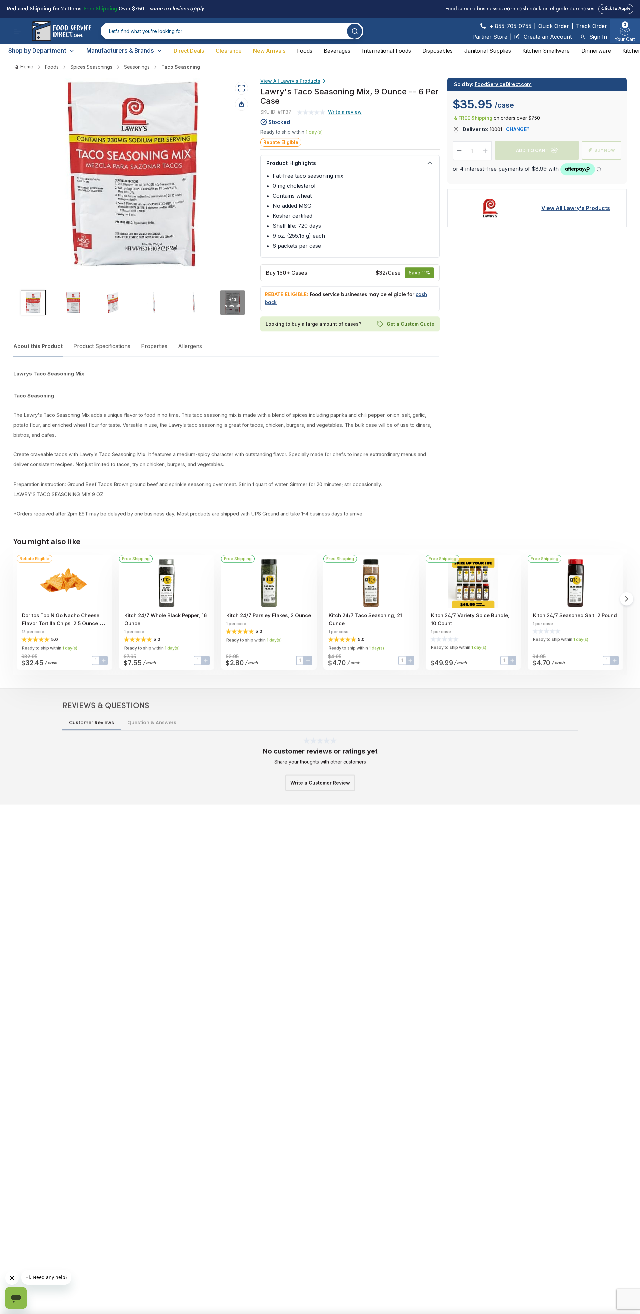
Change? (517, 129)
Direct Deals (189, 50)
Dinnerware (596, 50)
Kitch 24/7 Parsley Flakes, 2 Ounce (268, 615)
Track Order (591, 26)
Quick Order (553, 26)
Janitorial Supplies (487, 50)
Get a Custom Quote (410, 323)
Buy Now (604, 150)
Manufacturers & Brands (120, 50)
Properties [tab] (154, 346)
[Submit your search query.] (354, 31)
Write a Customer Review (320, 783)
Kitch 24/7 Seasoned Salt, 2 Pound (575, 615)
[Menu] (17, 31)
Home (26, 66)
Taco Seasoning (180, 67)
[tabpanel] (226, 444)
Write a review (345, 112)
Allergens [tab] (190, 346)
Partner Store (489, 36)
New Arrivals (269, 50)
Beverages (337, 50)
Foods (304, 50)
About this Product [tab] (38, 346)
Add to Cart (532, 150)
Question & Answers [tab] (151, 722)
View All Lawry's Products (290, 81)
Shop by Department (37, 50)
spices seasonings (91, 67)
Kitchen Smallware (546, 50)
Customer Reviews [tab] (91, 722)
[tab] (33, 302)
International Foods (386, 50)
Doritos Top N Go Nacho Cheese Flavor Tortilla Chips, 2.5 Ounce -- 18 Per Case (63, 623)
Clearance (229, 50)
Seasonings (137, 67)
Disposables (437, 50)
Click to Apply (615, 8)
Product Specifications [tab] (101, 346)
